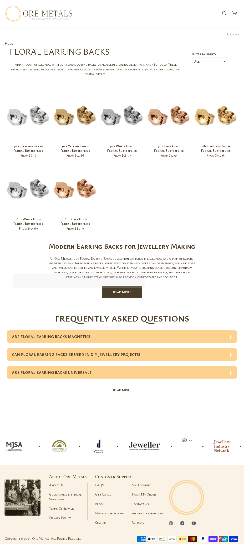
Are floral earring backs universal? (51, 372)
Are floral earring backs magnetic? (51, 336)
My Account (141, 485)
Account (232, 34)
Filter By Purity (204, 54)
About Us (56, 485)
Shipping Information (147, 513)
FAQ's (100, 485)
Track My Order (144, 494)
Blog (99, 503)
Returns (138, 522)
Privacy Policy (60, 517)
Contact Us (140, 503)
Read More (122, 292)
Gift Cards (103, 494)
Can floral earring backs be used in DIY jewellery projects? (76, 354)
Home (9, 43)
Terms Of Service (61, 508)
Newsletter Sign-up (110, 513)
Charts (100, 522)
